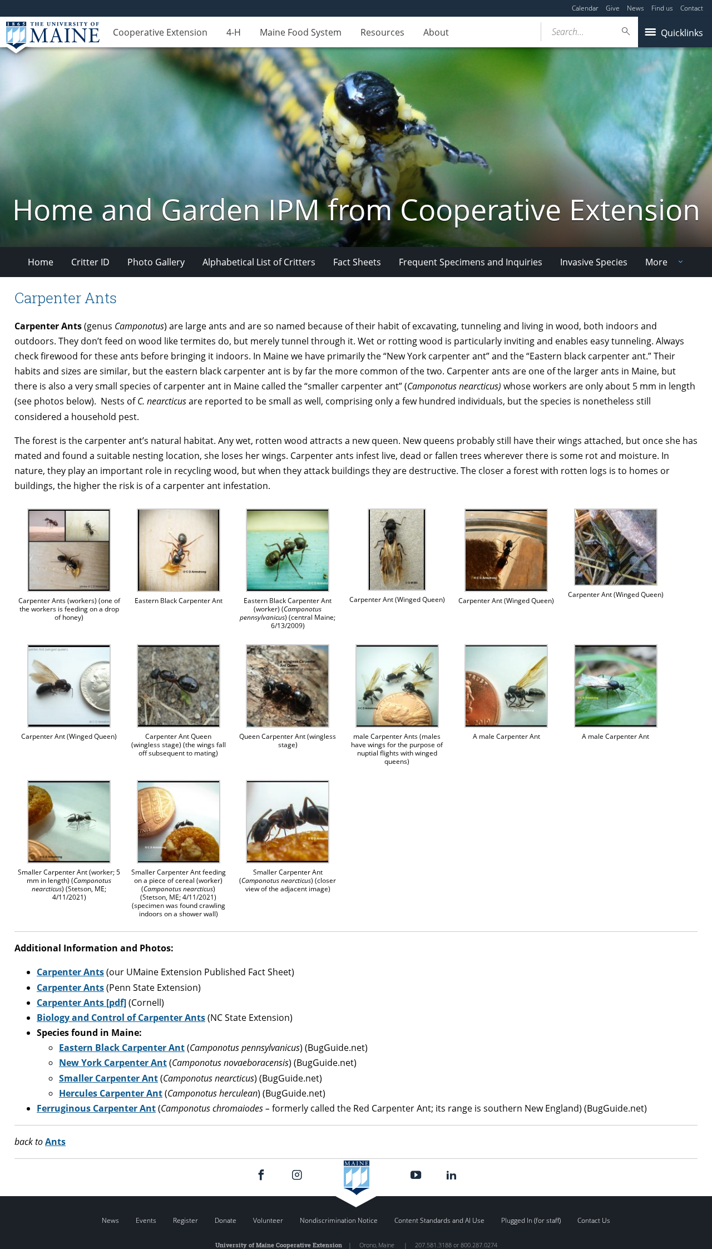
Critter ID (90, 262)
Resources (382, 32)
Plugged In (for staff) (531, 1220)
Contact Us (593, 1220)
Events (146, 1220)
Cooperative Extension (160, 32)
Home (40, 262)
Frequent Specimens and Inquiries (470, 262)
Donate (225, 1220)
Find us (662, 8)
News (635, 8)
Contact (691, 8)
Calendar (585, 8)
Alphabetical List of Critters (258, 262)
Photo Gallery (156, 262)
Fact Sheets (357, 262)
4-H (233, 32)
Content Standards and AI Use (439, 1220)
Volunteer (268, 1220)
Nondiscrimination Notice (339, 1220)
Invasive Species (593, 262)
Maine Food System (301, 32)
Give (613, 8)
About (436, 32)
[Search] (626, 31)
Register (185, 1220)
